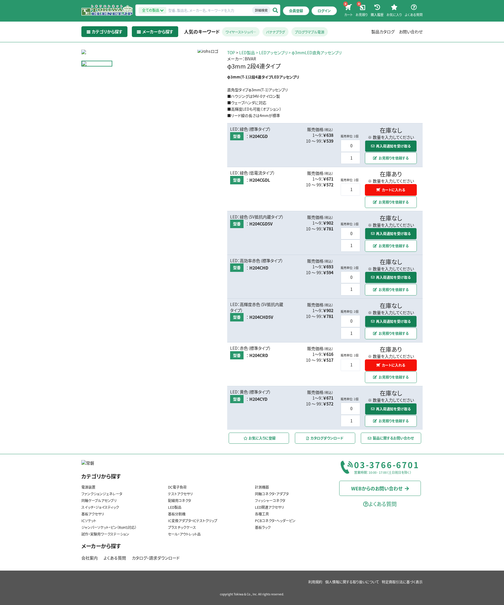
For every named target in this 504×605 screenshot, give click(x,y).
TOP (231, 52)
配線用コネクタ (179, 500)
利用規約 (315, 581)
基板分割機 (177, 513)
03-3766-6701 (386, 465)
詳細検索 (261, 10)
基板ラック (263, 527)
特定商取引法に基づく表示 (402, 581)
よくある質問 (115, 558)
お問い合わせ (411, 31)
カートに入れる (393, 189)
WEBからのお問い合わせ (376, 488)
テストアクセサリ (180, 493)
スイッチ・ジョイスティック (100, 507)
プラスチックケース (182, 527)
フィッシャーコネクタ (270, 500)
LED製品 (247, 52)
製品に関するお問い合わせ (393, 438)
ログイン (324, 10)
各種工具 (262, 513)
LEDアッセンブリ (273, 52)
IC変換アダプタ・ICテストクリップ (192, 520)
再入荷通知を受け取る (393, 146)
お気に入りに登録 (262, 438)
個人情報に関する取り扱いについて (352, 581)
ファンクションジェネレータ (101, 493)
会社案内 (89, 558)
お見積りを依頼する (394, 157)
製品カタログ (383, 31)
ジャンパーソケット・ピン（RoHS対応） (108, 527)
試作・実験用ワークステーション (105, 533)
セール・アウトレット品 (184, 533)
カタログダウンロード (327, 438)
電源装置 (88, 487)
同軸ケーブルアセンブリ (99, 500)
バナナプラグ (275, 31)
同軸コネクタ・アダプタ (272, 493)
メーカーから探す (101, 546)
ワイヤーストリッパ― (240, 31)
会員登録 (296, 10)
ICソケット (88, 520)
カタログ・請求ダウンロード (156, 558)
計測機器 (262, 487)
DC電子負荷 (177, 487)
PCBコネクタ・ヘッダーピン (275, 520)
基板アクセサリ (92, 513)
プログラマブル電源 (309, 31)
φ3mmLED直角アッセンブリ (317, 52)
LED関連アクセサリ (269, 507)
